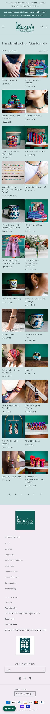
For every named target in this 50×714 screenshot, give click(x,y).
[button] (2, 26)
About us (8, 549)
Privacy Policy (10, 588)
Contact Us (9, 554)
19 (34, 494)
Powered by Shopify (33, 710)
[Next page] (40, 494)
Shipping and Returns (14, 560)
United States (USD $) (23, 694)
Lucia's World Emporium (22, 710)
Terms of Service (11, 577)
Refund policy (10, 583)
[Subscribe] (42, 669)
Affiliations (9, 566)
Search (7, 543)
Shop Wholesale (11, 571)
